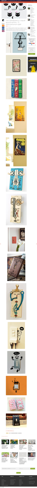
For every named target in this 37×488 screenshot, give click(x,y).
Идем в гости (12, 480)
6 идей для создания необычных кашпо (12, 447)
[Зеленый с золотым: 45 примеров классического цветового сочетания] (0, 244)
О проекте (3, 479)
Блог (8, 0)
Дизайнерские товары (12, 0)
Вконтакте (20, 480)
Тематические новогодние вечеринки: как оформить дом (5, 447)
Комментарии (18, 472)
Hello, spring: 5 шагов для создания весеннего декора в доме (23, 447)
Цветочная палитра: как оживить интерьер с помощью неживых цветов (31, 448)
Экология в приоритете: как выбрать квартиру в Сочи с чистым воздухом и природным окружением (22, 460)
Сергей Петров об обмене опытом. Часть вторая (31, 458)
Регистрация (34, 0)
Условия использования (5, 485)
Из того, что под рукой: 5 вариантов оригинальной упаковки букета (13, 460)
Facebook (20, 479)
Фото (16, 0)
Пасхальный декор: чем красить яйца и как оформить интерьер (5, 459)
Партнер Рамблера (31, 483)
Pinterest (20, 485)
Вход (31, 0)
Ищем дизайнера (4, 480)
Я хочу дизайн (19, 0)
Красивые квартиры (13, 479)
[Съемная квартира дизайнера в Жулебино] (36, 244)
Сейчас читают (4, 438)
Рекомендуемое (5, 436)
